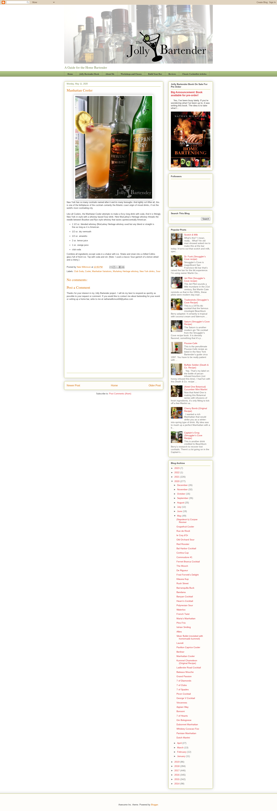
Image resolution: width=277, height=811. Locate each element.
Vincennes (181, 702)
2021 (177, 476)
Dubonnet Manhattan (187, 724)
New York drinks (147, 271)
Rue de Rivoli (183, 531)
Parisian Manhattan (186, 733)
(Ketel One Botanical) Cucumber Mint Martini (195, 388)
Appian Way (182, 707)
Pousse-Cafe (190, 343)
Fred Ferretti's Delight (187, 574)
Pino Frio (181, 623)
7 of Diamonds (183, 680)
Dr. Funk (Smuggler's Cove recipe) (195, 258)
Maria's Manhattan (185, 618)
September (183, 498)
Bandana (181, 592)
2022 (177, 472)
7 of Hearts (182, 715)
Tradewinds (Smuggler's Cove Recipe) (196, 301)
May (179, 515)
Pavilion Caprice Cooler (188, 647)
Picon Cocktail (183, 694)
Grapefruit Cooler (185, 526)
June (180, 511)
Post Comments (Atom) (120, 393)
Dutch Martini (183, 737)
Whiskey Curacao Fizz (187, 728)
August (181, 502)
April (179, 743)
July (179, 507)
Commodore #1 (184, 557)
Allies (179, 631)
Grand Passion (184, 676)
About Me (109, 73)
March (180, 747)
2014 (177, 783)
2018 (177, 766)
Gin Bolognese (183, 720)
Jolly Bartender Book (89, 73)
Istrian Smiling (183, 627)
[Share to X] (117, 267)
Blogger (154, 804)
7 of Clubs (181, 685)
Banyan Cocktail (184, 596)
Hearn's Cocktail (184, 601)
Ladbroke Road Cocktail (188, 667)
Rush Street (182, 583)
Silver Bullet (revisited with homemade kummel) (189, 637)
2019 (177, 762)
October (181, 493)
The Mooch (182, 566)
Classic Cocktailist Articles (194, 73)
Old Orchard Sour (185, 539)
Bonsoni (180, 711)
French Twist (182, 614)
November (182, 489)
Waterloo (180, 609)
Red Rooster (182, 544)
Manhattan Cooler (185, 656)
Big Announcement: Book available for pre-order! (186, 94)
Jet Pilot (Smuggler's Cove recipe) (194, 279)
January (181, 756)
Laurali (179, 643)
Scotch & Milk (191, 234)
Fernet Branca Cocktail (188, 561)
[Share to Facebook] (120, 267)
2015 (177, 779)
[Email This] (111, 267)
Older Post (155, 385)
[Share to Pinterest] (123, 267)
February (182, 752)
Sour (158, 271)
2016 (177, 774)
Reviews (172, 73)
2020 (177, 481)
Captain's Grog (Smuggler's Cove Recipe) (193, 435)
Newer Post (73, 385)
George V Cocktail (185, 698)
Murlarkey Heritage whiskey (125, 271)
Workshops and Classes (131, 73)
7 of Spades (182, 689)
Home (70, 73)
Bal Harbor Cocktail (186, 548)
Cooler (88, 271)
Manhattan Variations (102, 271)
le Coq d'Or (182, 535)
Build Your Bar (155, 73)
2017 (177, 770)
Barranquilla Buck (185, 588)
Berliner (180, 652)
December (182, 485)
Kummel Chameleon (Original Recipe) (186, 661)
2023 (177, 468)
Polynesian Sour (184, 605)
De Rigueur (182, 570)
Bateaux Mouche (185, 672)
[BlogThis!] (114, 267)
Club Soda (79, 271)
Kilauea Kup (182, 579)
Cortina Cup (182, 552)
